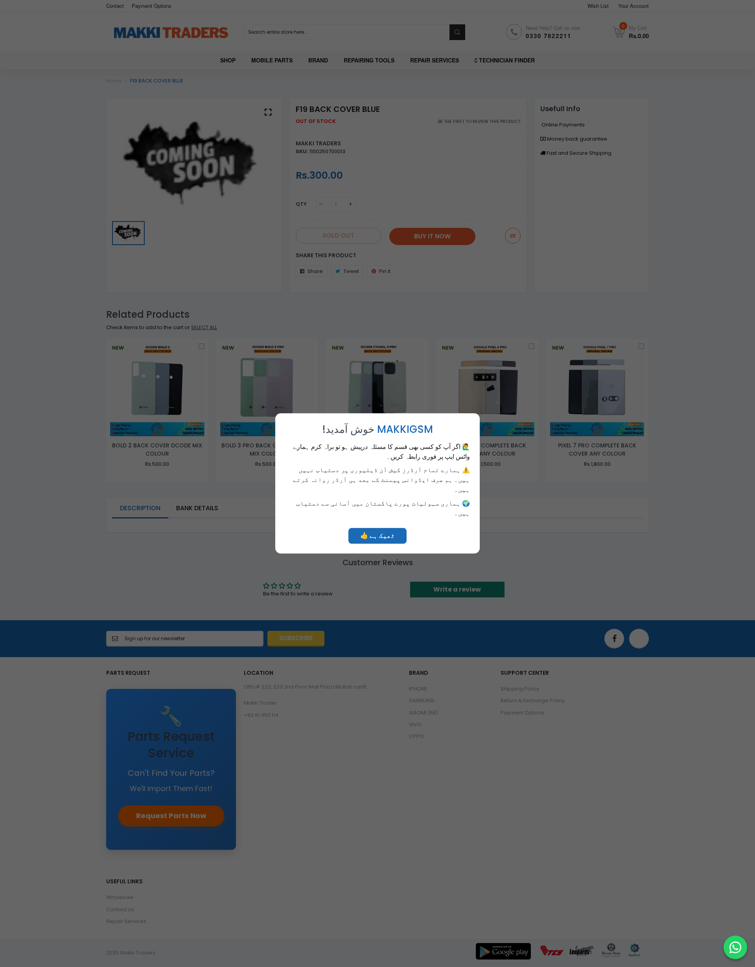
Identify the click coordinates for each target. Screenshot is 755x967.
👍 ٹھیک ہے (377, 535)
